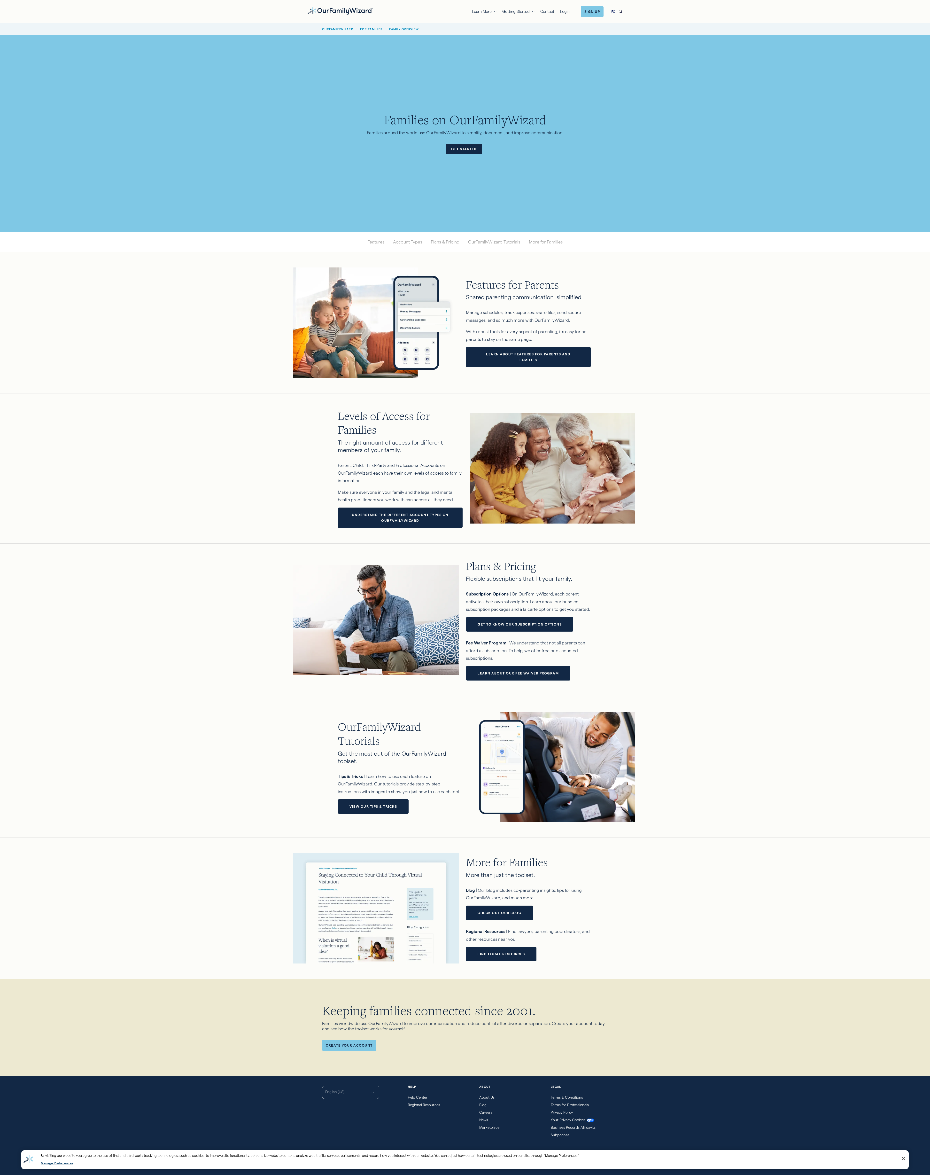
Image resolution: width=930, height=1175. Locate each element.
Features (375, 242)
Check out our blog (499, 913)
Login (565, 11)
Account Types (407, 242)
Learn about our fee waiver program (518, 673)
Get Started (464, 149)
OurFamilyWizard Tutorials (494, 242)
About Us (487, 1097)
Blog (483, 1105)
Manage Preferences (57, 1163)
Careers (485, 1112)
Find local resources (501, 954)
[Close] (903, 1158)
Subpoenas (560, 1135)
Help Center (417, 1097)
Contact (547, 11)
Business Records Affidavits (573, 1127)
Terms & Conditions (567, 1097)
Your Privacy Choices (568, 1120)
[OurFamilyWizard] (340, 10)
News (483, 1120)
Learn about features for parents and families (528, 357)
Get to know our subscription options (520, 624)
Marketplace (489, 1127)
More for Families (546, 242)
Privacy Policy (562, 1112)
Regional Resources (424, 1105)
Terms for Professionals (570, 1105)
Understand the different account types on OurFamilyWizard (400, 518)
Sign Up (592, 12)
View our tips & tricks (373, 806)
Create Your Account (349, 1045)
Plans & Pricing (445, 242)
